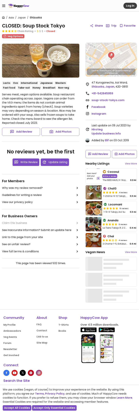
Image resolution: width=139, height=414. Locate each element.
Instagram (99, 114)
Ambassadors (12, 331)
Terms (39, 394)
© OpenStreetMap (122, 70)
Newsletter (10, 349)
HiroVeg (97, 129)
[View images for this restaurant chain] (40, 61)
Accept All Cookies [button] (17, 408)
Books (62, 331)
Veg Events (10, 337)
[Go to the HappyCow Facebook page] (6, 373)
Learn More (124, 398)
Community (13, 317)
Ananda (112, 220)
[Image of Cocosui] (93, 176)
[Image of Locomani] (94, 208)
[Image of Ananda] (93, 224)
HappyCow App (94, 317)
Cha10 (112, 188)
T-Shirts (63, 324)
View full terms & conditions (20, 251)
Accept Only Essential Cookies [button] (54, 408)
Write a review (109, 176)
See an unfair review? (16, 244)
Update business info (106, 133)
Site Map (41, 342)
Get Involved (11, 355)
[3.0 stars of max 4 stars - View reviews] (109, 240)
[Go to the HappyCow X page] (23, 373)
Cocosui (113, 172)
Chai (110, 236)
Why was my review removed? (22, 188)
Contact (41, 330)
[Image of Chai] (93, 240)
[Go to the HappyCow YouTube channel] (15, 373)
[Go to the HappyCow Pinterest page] (31, 373)
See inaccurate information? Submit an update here (36, 230)
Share (99, 26)
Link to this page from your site (22, 237)
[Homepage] (18, 5)
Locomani (115, 204)
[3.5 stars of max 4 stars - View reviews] (9, 31)
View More (131, 163)
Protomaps (105, 70)
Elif (107, 140)
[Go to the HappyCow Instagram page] (39, 373)
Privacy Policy (55, 394)
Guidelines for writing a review (22, 195)
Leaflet (95, 70)
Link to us (42, 336)
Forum (7, 343)
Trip (113, 26)
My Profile (9, 324)
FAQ (39, 324)
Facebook (98, 107)
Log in (130, 6)
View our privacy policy (17, 202)
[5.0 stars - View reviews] (110, 192)
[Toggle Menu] (3, 5)
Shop (62, 317)
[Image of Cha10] (94, 192)
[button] (111, 56)
